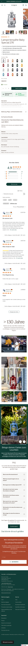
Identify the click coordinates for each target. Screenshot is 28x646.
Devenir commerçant (6, 623)
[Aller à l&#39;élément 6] (25, 32)
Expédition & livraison (20, 607)
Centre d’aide (18, 602)
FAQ (16, 599)
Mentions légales (5, 602)
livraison (15, 200)
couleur (5, 200)
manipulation (6, 203)
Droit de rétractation (6, 604)
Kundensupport (14, 526)
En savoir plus (13, 230)
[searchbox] (13, 194)
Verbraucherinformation (6, 592)
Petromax (9, 589)
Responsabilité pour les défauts (6, 610)
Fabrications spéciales (6, 625)
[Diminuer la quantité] (3, 88)
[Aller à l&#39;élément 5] (21, 32)
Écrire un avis (14, 184)
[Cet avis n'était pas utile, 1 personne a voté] (23, 235)
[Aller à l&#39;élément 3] (12, 32)
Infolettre (3, 627)
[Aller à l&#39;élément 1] (3, 32)
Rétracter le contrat (8, 642)
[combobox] (19, 207)
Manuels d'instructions (20, 609)
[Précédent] (1, 1)
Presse (2, 620)
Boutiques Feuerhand (20, 604)
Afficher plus (13, 203)
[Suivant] (26, 1)
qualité (9, 200)
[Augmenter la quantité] (8, 88)
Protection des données (6, 607)
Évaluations (3, 618)
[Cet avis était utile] (21, 235)
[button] (24, 645)
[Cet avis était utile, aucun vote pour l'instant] (21, 284)
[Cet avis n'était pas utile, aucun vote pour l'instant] (23, 263)
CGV (2, 599)
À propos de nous (5, 630)
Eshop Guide (21, 634)
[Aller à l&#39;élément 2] (8, 32)
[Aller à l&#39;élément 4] (16, 32)
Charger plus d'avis (14, 312)
